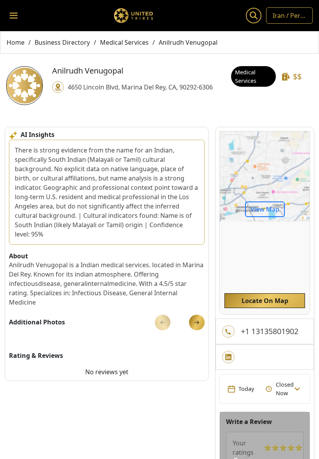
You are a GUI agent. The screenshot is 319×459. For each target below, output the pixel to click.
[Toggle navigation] (13, 15)
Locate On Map (265, 300)
